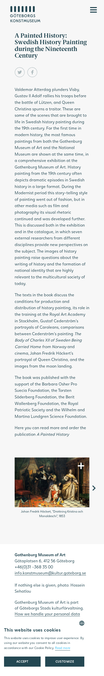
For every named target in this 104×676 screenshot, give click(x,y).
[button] (64, 662)
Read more (62, 648)
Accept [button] (22, 661)
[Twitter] (20, 72)
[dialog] (44, 646)
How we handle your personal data (47, 613)
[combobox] (81, 623)
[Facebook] (32, 72)
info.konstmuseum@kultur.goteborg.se (50, 572)
